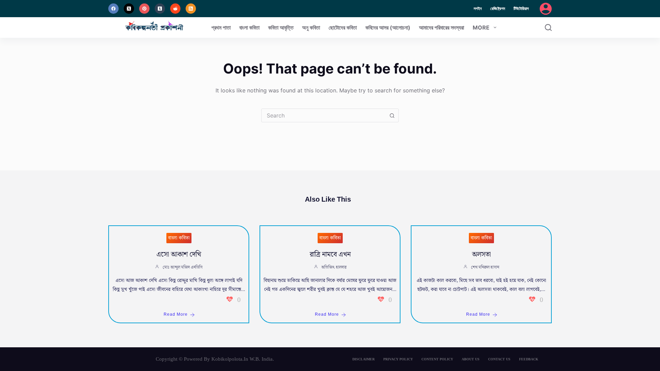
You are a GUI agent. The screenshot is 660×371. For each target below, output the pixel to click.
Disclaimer (363, 359)
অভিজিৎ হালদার (333, 267)
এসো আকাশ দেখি (178, 254)
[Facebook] (113, 8)
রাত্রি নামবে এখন (330, 254)
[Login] (546, 9)
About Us (471, 359)
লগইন (478, 8)
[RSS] (191, 8)
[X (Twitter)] (129, 8)
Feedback (528, 359)
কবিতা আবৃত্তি (281, 27)
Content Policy (437, 359)
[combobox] (323, 115)
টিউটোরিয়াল (521, 8)
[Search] (548, 27)
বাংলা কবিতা (249, 27)
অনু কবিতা (311, 27)
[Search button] (391, 115)
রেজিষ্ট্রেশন (497, 8)
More (481, 27)
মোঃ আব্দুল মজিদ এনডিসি (182, 267)
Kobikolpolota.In (229, 359)
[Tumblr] (160, 8)
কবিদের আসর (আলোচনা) (387, 27)
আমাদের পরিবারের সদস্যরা (441, 27)
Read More (176, 314)
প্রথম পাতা (221, 27)
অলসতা (481, 254)
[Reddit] (175, 8)
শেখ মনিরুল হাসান (485, 267)
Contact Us (499, 359)
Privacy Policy (398, 359)
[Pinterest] (144, 8)
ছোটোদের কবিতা (343, 27)
